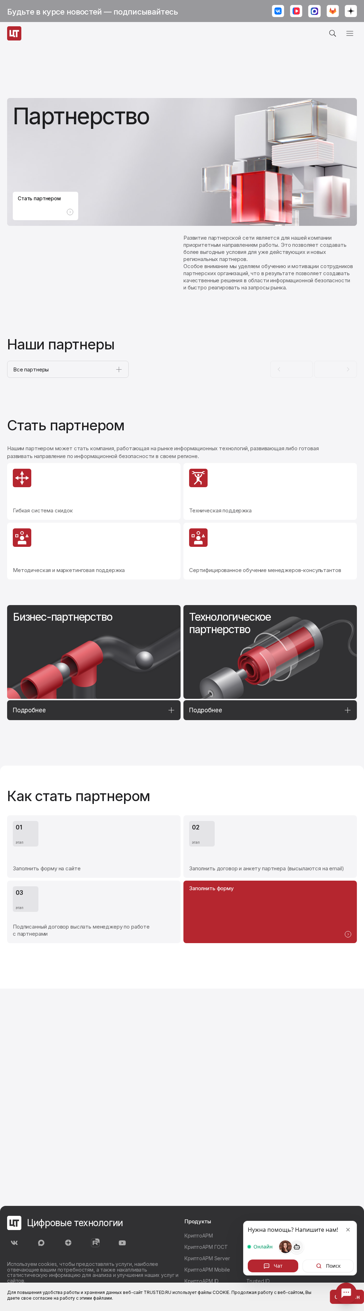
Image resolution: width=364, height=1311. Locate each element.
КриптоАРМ (198, 1236)
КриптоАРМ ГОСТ (206, 1247)
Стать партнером (39, 198)
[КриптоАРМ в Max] (314, 12)
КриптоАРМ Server (207, 1258)
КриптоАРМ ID (201, 1281)
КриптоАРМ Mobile (207, 1270)
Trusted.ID (258, 1281)
